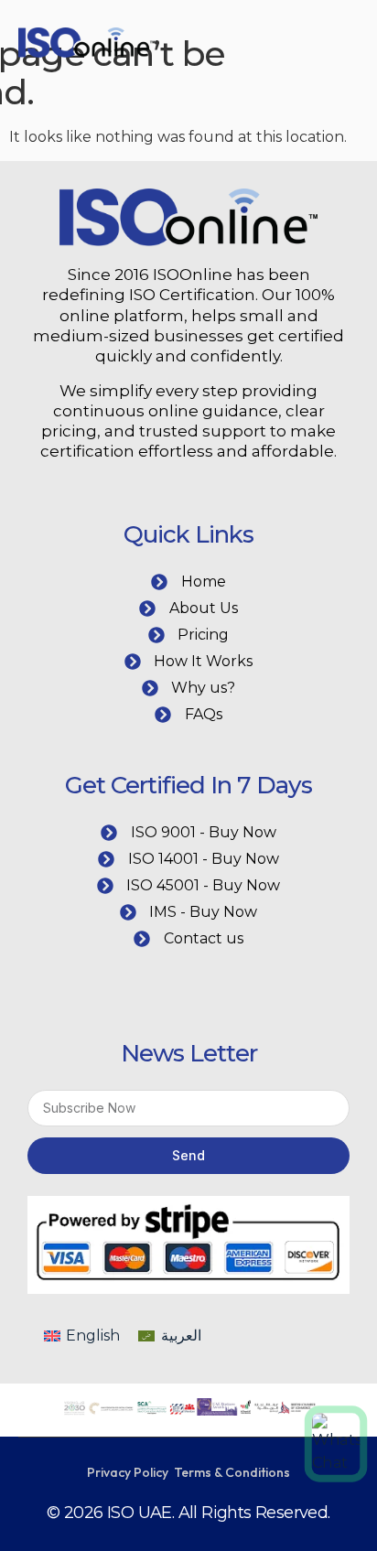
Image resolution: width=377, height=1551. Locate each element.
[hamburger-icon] (290, 46)
